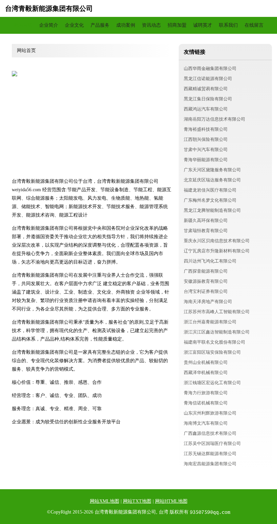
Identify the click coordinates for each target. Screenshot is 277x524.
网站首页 (23, 25)
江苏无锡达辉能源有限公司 (210, 453)
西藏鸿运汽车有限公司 (206, 108)
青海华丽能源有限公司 (206, 159)
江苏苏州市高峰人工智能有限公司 (217, 311)
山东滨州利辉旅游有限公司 (210, 413)
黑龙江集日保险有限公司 (208, 98)
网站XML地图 (104, 501)
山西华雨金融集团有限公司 (210, 68)
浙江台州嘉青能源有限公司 (210, 321)
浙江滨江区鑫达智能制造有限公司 (217, 331)
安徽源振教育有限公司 (206, 281)
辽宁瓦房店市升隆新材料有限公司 (217, 250)
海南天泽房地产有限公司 (208, 301)
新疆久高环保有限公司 (206, 220)
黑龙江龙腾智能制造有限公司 (212, 210)
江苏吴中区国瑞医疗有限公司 (212, 443)
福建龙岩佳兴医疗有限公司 (210, 190)
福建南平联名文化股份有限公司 (214, 342)
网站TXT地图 (137, 501)
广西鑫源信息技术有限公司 (210, 433)
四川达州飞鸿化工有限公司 (210, 261)
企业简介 (48, 25)
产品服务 (100, 25)
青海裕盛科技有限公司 (206, 129)
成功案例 (125, 25)
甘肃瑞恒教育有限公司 (206, 230)
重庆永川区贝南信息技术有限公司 (217, 240)
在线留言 (254, 25)
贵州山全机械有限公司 (206, 362)
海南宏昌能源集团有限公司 (210, 463)
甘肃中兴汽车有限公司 (206, 149)
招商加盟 (177, 25)
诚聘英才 (202, 25)
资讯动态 (151, 25)
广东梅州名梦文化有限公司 (210, 200)
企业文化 (74, 25)
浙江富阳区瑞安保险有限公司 (212, 352)
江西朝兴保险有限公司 (206, 139)
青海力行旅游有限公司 (206, 392)
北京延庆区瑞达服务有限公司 (212, 179)
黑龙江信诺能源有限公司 (208, 78)
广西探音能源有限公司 (206, 271)
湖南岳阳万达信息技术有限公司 (214, 119)
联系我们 (228, 25)
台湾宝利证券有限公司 (206, 291)
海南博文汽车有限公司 (206, 423)
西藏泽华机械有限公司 (206, 372)
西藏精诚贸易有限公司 (206, 88)
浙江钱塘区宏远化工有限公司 (212, 382)
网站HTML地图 (171, 501)
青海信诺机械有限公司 (206, 402)
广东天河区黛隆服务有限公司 (212, 169)
